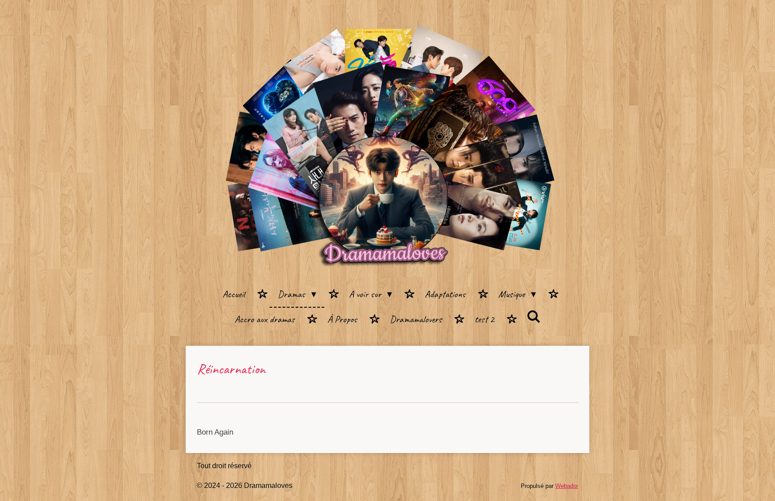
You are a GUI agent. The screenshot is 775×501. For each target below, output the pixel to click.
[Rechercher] (534, 317)
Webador (566, 486)
